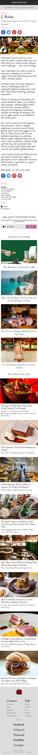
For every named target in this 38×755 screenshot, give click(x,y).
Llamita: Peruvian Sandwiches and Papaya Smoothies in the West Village (19, 679)
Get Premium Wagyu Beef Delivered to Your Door (19, 333)
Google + (19, 745)
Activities (25, 7)
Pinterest (19, 735)
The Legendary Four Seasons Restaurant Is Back (18, 449)
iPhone (27, 713)
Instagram (19, 730)
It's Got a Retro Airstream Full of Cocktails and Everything (18, 606)
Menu (5, 206)
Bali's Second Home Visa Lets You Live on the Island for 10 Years (19, 299)
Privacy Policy (29, 752)
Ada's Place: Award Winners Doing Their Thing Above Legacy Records (19, 564)
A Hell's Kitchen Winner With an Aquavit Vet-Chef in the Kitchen (15, 486)
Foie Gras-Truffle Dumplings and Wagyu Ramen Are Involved (18, 645)
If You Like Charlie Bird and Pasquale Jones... (17, 568)
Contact (10, 704)
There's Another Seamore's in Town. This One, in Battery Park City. (17, 601)
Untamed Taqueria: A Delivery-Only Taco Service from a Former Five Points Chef (18, 524)
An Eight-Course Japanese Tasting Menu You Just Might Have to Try (18, 640)
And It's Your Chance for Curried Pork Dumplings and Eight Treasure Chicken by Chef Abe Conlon (18, 413)
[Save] (19, 32)
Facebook (19, 725)
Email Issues (11, 713)
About (27, 704)
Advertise (10, 710)
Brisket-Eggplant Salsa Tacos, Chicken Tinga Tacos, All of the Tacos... (17, 530)
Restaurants (9, 7)
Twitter (19, 740)
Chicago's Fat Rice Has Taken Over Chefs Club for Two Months (16, 407)
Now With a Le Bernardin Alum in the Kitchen (18, 453)
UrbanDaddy (19, 2)
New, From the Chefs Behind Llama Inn (15, 683)
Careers (28, 707)
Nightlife (18, 7)
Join (26, 710)
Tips (8, 707)
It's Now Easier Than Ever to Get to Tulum (19, 366)
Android (28, 715)
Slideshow (6, 209)
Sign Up (31, 226)
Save (14, 32)
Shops (31, 7)
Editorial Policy (7, 752)
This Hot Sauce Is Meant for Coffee (19, 267)
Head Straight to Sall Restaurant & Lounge (16, 490)
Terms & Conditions (18, 752)
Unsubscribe (11, 715)
